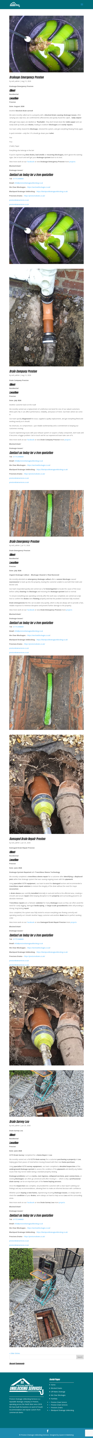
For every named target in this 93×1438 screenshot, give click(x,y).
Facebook (30, 162)
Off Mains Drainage (58, 1392)
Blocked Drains (56, 1388)
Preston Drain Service (59, 1402)
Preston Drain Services (59, 1405)
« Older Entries (14, 1353)
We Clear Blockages (58, 1395)
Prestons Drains (57, 1407)
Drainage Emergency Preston (26, 77)
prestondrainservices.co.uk (19, 200)
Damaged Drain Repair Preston (27, 839)
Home (53, 1385)
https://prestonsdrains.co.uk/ (34, 196)
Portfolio (54, 1399)
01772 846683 (18, 179)
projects (72, 162)
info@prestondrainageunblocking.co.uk (29, 183)
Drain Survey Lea (19, 1121)
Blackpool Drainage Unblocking (62, 1410)
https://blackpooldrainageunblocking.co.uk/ (52, 191)
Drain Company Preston (23, 371)
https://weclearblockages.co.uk (38, 187)
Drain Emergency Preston (24, 541)
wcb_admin (15, 81)
